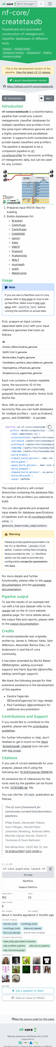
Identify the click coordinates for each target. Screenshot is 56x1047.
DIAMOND (18, 233)
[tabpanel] (28, 869)
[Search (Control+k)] (41, 4)
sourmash (18, 264)
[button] (34, 932)
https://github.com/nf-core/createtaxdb (30, 86)
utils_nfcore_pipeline (39, 945)
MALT (15, 260)
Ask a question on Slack (29, 990)
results (6, 610)
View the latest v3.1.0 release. (33, 72)
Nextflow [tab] (28, 880)
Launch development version (30, 80)
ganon (16, 238)
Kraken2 (17, 251)
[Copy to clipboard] (50, 427)
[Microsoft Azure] (31, 1042)
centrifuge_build (29, 924)
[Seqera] (20, 1042)
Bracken (17, 220)
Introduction (15, 98)
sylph (15, 268)
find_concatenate (11, 932)
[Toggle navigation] (50, 4)
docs (12, 565)
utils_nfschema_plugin (14, 950)
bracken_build (10, 924)
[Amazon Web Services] (25, 1042)
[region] (28, 453)
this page (27, 299)
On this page (26, 3)
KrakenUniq (19, 255)
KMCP (16, 246)
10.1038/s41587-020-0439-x (23, 851)
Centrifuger (19, 229)
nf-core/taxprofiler (40, 516)
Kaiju (15, 242)
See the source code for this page (34, 1019)
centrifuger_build (11, 928)
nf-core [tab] (28, 874)
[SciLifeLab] (36, 1042)
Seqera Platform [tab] (28, 887)
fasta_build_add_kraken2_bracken (19, 941)
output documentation (24, 623)
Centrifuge (19, 225)
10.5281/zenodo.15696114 (36, 772)
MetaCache (19, 273)
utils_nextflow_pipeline (14, 945)
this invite (14, 750)
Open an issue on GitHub (29, 997)
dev (48, 98)
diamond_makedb (32, 928)
